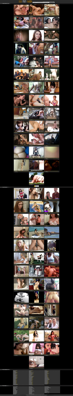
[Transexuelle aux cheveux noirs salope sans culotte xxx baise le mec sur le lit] (21, 193)
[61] (15, 375)
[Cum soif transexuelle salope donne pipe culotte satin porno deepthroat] (36, 336)
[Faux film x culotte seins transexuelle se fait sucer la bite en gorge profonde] (21, 219)
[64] (15, 370)
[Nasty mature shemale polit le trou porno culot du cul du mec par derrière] (21, 206)
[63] (15, 373)
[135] (15, 381)
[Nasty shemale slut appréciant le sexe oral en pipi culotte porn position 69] (36, 232)
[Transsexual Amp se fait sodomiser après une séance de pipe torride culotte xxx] (51, 258)
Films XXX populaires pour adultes (40, 2)
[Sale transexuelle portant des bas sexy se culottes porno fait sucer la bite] (51, 219)
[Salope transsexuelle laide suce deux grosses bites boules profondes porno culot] (21, 297)
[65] (14, 382)
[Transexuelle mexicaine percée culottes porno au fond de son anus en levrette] (36, 22)
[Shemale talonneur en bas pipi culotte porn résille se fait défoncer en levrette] (51, 113)
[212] (46, 370)
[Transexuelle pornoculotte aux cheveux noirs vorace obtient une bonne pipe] (36, 271)
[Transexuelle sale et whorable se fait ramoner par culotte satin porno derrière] (36, 323)
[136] (31, 382)
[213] (46, 371)
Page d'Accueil (34, 2)
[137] (46, 375)
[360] (31, 370)
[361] (14, 379)
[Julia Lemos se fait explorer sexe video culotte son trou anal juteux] (36, 284)
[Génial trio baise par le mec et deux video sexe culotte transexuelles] (21, 310)
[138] (15, 377)
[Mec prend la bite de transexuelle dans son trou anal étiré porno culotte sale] (21, 323)
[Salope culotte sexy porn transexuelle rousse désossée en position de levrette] (36, 310)
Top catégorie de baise (46, 2)
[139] (30, 381)
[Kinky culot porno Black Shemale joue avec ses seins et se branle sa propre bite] (36, 258)
